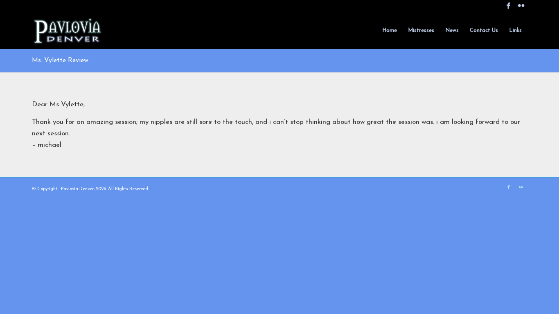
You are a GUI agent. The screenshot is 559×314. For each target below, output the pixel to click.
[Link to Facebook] (508, 6)
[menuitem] (389, 31)
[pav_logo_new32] (68, 31)
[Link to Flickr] (521, 6)
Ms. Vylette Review (60, 60)
